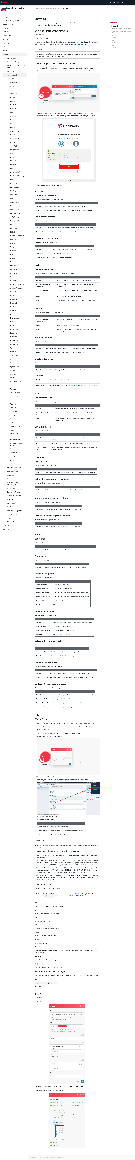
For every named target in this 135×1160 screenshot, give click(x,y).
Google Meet (14, 210)
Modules (7, 32)
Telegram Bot (15, 396)
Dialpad (13, 161)
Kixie (12, 254)
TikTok (12, 415)
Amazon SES (14, 86)
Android (13, 90)
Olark (12, 307)
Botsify (12, 97)
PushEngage (14, 329)
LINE (11, 262)
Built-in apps (11, 58)
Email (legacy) (15, 172)
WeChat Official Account (15, 435)
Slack (12, 363)
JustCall (12, 243)
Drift (12, 168)
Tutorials (7, 526)
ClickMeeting (14, 138)
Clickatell (13, 135)
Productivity (11, 507)
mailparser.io (14, 269)
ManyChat (13, 273)
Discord (13, 165)
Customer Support (13, 471)
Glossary (7, 529)
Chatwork (14, 127)
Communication (12, 75)
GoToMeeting (15, 213)
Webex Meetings (16, 440)
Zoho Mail (13, 456)
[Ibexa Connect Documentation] (5, 2)
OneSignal (13, 310)
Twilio (12, 423)
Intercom (13, 228)
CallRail (12, 112)
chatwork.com (81, 44)
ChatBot (13, 116)
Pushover (13, 333)
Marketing (11, 503)
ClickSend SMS (15, 142)
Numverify (14, 303)
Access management (11, 21)
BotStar (13, 101)
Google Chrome (15, 206)
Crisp (12, 153)
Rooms (114, 45)
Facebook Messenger (17, 176)
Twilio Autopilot (15, 426)
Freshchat (13, 183)
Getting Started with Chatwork (121, 29)
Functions (7, 43)
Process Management (15, 511)
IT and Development (14, 496)
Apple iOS (13, 94)
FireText (13, 180)
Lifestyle (10, 499)
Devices (7, 51)
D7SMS (12, 157)
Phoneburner (15, 318)
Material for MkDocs (58, 1157)
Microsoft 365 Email (17, 284)
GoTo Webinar (15, 217)
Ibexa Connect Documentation (12, 8)
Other (114, 47)
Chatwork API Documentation (77, 895)
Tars (11, 385)
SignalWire (14, 355)
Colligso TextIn (15, 150)
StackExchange (15, 382)
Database (10, 475)
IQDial (12, 232)
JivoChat (13, 239)
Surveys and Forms (14, 514)
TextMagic (13, 411)
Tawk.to (13, 389)
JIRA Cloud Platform (17, 236)
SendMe (13, 352)
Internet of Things (13, 492)
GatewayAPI (14, 187)
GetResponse (15, 191)
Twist (12, 430)
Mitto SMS (13, 292)
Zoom (12, 460)
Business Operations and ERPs (16, 66)
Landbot (13, 258)
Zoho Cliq (13, 453)
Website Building (13, 522)
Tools (6, 39)
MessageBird (14, 281)
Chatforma (14, 120)
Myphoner (14, 299)
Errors (6, 47)
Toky (12, 419)
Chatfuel (13, 124)
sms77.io (13, 370)
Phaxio (12, 314)
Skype (12, 359)
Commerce (11, 71)
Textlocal (13, 408)
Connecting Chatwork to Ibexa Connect (121, 32)
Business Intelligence (14, 62)
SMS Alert (13, 374)
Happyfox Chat (15, 221)
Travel (9, 518)
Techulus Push (15, 393)
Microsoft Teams (16, 288)
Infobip (12, 225)
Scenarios (7, 28)
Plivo (12, 322)
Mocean (13, 296)
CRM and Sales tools (14, 468)
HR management (13, 488)
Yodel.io (13, 449)
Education (10, 479)
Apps (6, 54)
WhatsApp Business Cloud (17, 444)
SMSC (12, 378)
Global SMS (14, 195)
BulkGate (13, 105)
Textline (13, 404)
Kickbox (13, 251)
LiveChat (13, 266)
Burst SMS (13, 109)
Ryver (12, 348)
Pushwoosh (14, 337)
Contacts (115, 42)
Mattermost (14, 277)
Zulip (12, 464)
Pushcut (13, 325)
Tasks (114, 38)
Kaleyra (12, 247)
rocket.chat (14, 344)
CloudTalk (13, 146)
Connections (8, 24)
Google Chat (14, 202)
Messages (115, 35)
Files (113, 40)
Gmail (12, 198)
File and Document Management (13, 483)
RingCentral (14, 340)
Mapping (7, 36)
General (7, 17)
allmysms (13, 82)
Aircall (12, 79)
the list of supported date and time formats (86, 385)
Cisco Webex (14, 131)
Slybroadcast (14, 367)
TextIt (12, 400)
